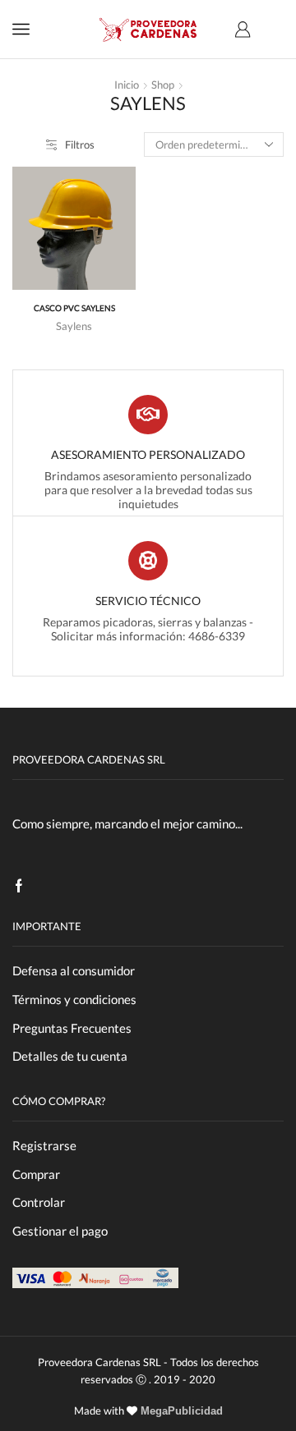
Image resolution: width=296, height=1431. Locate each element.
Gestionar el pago (60, 1230)
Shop (162, 84)
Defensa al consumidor (73, 970)
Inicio (126, 84)
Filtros (80, 144)
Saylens (74, 326)
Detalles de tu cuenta (69, 1055)
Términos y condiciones (74, 999)
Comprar (36, 1174)
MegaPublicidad (180, 1411)
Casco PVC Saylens (74, 308)
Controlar (38, 1202)
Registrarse (44, 1145)
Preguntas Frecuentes (72, 1028)
